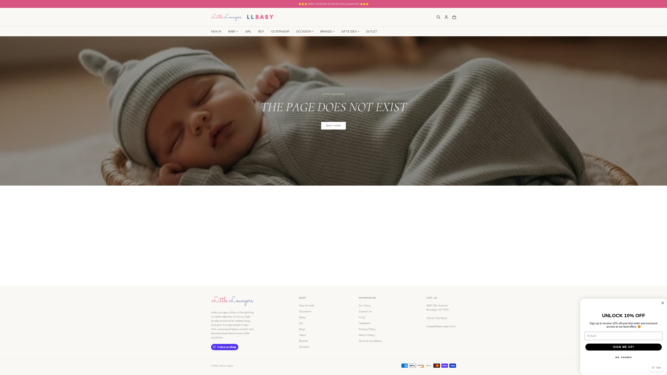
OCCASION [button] (303, 31)
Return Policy (367, 334)
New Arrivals (306, 305)
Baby (302, 317)
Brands (303, 340)
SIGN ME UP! (623, 346)
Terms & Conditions (370, 340)
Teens (302, 334)
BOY (261, 31)
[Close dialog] (662, 303)
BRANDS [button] (326, 31)
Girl (301, 323)
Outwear (304, 346)
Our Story (364, 305)
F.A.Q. (362, 317)
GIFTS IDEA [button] (349, 31)
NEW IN (216, 31)
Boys (302, 329)
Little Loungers (226, 365)
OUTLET (371, 31)
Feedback (364, 323)
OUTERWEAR (280, 31)
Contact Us (365, 311)
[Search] (438, 17)
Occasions (305, 311)
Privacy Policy (367, 329)
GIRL (248, 31)
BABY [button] (232, 31)
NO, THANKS (623, 357)
